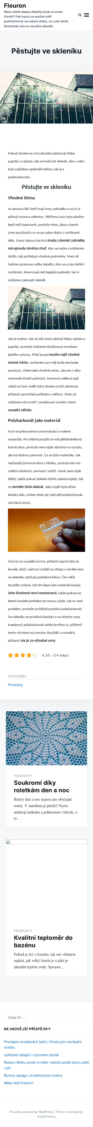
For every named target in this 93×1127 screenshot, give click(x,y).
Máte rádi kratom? (18, 1083)
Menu (86, 15)
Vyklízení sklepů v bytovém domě (31, 1055)
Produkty (15, 685)
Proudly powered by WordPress (32, 1112)
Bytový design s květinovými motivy (33, 1075)
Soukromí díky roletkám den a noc (41, 786)
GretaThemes (46, 1116)
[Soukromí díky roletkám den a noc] (46, 738)
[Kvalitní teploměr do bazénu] (46, 879)
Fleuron (15, 5)
